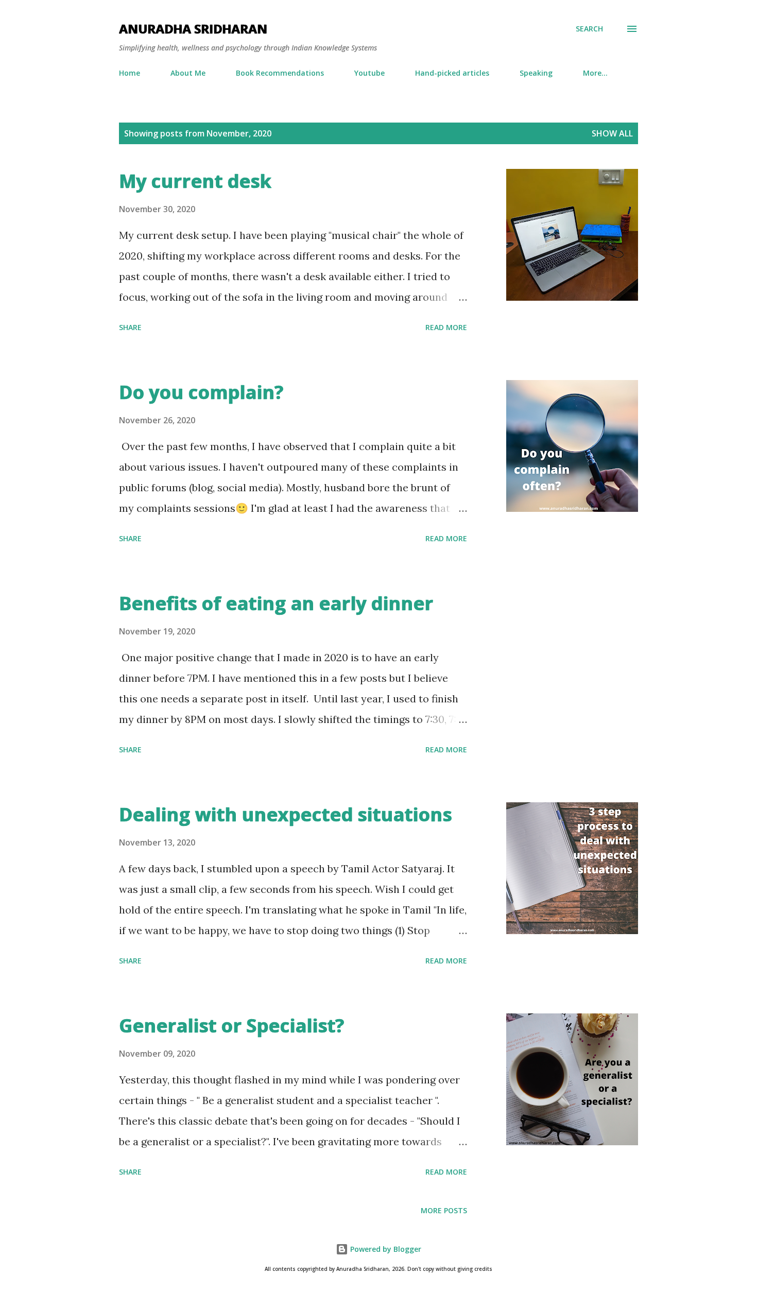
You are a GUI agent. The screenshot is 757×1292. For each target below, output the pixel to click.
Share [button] (130, 327)
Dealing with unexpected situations (285, 814)
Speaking (536, 73)
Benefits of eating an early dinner (276, 603)
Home (129, 73)
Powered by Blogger (384, 1249)
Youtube (369, 73)
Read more (446, 327)
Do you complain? (201, 392)
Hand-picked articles (452, 73)
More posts (444, 1210)
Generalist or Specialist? (231, 1025)
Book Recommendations (280, 73)
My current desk (195, 181)
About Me (187, 73)
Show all (612, 133)
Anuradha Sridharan (193, 28)
